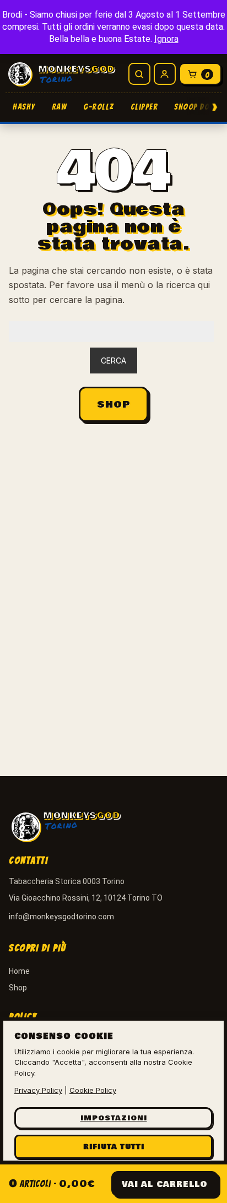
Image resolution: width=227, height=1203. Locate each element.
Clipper (144, 106)
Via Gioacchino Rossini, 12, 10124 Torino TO (86, 897)
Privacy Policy (38, 1090)
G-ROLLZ (98, 106)
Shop (113, 404)
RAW (59, 106)
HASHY (24, 106)
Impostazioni (113, 1118)
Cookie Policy (92, 1090)
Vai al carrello (165, 1184)
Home (19, 971)
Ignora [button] (166, 39)
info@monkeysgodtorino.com (61, 916)
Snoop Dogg (197, 106)
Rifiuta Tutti (113, 1147)
